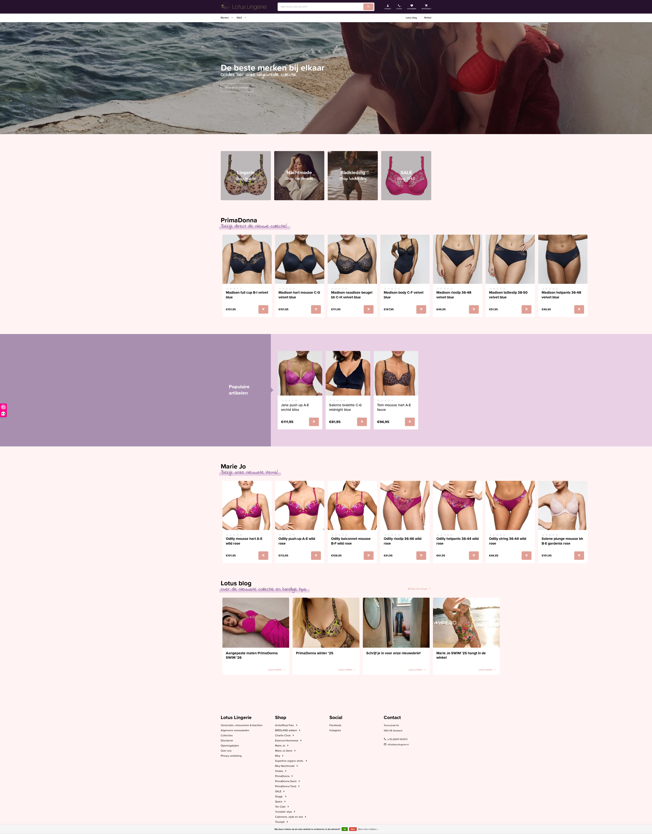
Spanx (278, 801)
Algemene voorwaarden (235, 730)
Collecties (227, 735)
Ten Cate (280, 806)
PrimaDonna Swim (286, 781)
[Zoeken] (368, 6)
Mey (277, 756)
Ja (344, 829)
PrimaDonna (282, 776)
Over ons (226, 750)
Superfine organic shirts (289, 761)
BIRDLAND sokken (286, 730)
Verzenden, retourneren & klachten (241, 725)
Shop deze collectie (237, 87)
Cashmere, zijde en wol (289, 817)
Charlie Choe (283, 735)
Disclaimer (227, 740)
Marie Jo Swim (283, 750)
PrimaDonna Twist (285, 786)
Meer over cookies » (368, 829)
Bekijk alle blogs (417, 589)
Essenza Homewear (286, 740)
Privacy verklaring (231, 756)
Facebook (335, 725)
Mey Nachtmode (285, 766)
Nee (353, 829)
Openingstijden (230, 745)
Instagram (335, 730)
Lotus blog (411, 17)
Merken (225, 17)
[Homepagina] (244, 7)
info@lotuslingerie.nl (398, 744)
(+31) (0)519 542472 (398, 739)
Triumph (280, 822)
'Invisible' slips (283, 811)
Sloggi (279, 796)
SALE (240, 17)
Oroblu (279, 771)
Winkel (427, 17)
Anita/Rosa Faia (284, 725)
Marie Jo (280, 745)
